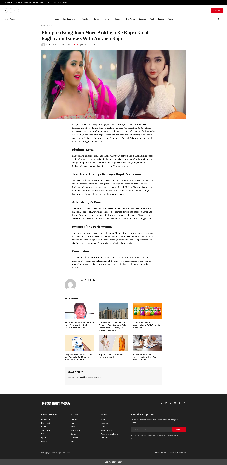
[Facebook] (46, 130)
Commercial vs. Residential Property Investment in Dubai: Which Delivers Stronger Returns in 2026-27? (113, 326)
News (76, 45)
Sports (117, 19)
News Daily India (54, 45)
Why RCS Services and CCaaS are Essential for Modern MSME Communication (78, 357)
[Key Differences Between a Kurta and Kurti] (113, 343)
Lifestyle (84, 19)
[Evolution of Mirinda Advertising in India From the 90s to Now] (147, 311)
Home (56, 19)
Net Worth (130, 19)
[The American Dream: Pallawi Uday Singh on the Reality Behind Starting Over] (79, 311)
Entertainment (69, 19)
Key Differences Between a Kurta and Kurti (112, 355)
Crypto (161, 19)
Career (96, 19)
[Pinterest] (46, 146)
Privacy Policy (174, 435)
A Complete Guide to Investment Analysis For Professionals (144, 357)
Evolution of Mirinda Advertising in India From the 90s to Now (147, 325)
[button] (219, 19)
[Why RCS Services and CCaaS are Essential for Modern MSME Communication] (79, 343)
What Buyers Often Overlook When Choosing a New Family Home (41, 2)
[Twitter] (46, 136)
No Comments (87, 45)
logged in (82, 377)
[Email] (46, 152)
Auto (107, 19)
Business (142, 19)
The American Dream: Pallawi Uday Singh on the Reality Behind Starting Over (79, 325)
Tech (152, 19)
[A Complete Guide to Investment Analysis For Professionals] (147, 343)
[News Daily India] (113, 10)
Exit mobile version (113, 462)
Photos (170, 19)
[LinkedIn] (46, 141)
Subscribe (217, 10)
